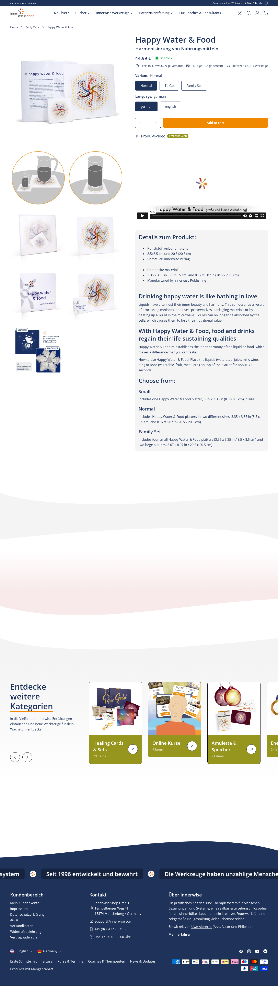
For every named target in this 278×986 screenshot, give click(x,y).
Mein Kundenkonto (24, 903)
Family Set (194, 85)
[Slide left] (15, 757)
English (23, 951)
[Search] (249, 13)
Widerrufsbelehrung (25, 931)
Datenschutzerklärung (27, 914)
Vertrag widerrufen (24, 937)
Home (14, 27)
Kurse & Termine (70, 961)
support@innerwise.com (113, 921)
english (170, 106)
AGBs (14, 920)
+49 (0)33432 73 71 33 (111, 929)
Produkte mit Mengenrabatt (31, 969)
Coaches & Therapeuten (106, 961)
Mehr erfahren (180, 934)
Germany (50, 951)
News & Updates (142, 961)
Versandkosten (21, 926)
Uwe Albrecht (201, 926)
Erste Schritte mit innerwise (31, 961)
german (146, 106)
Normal (146, 85)
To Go (169, 85)
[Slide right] (27, 757)
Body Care (32, 27)
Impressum (19, 908)
